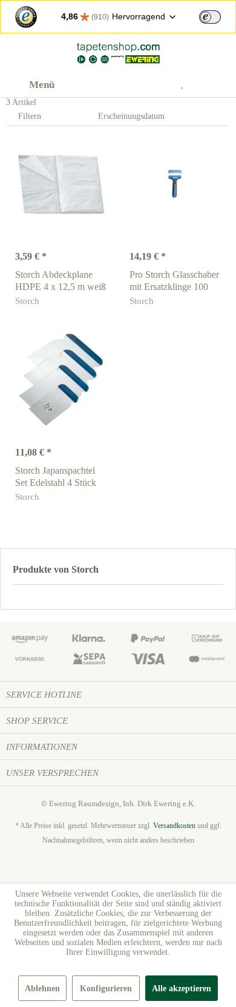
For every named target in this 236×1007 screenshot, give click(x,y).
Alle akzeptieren (181, 988)
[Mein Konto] (157, 85)
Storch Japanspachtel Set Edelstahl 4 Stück (55, 476)
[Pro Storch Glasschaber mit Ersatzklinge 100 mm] (175, 183)
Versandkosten (174, 825)
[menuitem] (30, 85)
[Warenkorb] (217, 85)
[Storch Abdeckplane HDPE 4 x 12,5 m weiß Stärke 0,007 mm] (61, 183)
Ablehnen (42, 988)
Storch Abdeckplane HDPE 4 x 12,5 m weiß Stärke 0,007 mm (60, 281)
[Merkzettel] (187, 85)
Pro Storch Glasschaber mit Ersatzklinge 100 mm (174, 281)
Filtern (28, 116)
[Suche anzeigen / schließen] (128, 85)
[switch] (210, 17)
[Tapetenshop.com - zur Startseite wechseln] (118, 53)
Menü (41, 84)
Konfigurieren (106, 988)
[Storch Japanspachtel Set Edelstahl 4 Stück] (61, 379)
